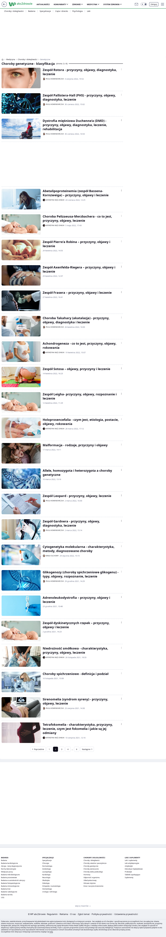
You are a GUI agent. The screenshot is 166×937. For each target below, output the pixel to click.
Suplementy (129, 877)
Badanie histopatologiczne (10, 883)
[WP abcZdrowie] (3, 59)
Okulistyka (46, 880)
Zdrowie (76, 4)
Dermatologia (47, 866)
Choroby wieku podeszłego (93, 872)
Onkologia (46, 883)
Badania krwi (5, 889)
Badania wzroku (7, 895)
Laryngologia (47, 872)
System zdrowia (111, 4)
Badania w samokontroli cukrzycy (13, 880)
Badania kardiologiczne (9, 863)
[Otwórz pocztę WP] (136, 4)
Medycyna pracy (7, 872)
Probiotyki (128, 872)
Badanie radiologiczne (9, 892)
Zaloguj (154, 4)
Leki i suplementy (131, 860)
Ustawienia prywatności (125, 914)
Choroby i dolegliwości (14, 11)
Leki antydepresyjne (132, 863)
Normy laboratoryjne (8, 869)
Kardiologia (46, 875)
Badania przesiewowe (9, 877)
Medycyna (92, 4)
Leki (88, 11)
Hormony (87, 875)
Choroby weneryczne (91, 869)
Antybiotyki (129, 866)
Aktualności (43, 4)
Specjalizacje (45, 11)
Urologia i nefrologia (49, 892)
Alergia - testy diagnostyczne (11, 866)
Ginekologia (46, 869)
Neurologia (46, 877)
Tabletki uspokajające (132, 875)
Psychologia (77, 11)
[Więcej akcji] (121, 69)
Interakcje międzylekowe (134, 869)
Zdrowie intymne (90, 883)
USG (2, 897)
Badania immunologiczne (10, 886)
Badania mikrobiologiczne (10, 875)
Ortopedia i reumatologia (51, 886)
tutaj (51, 932)
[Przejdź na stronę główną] (4, 6)
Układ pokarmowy (90, 880)
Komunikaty (60, 4)
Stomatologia (47, 889)
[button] (144, 4)
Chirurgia (45, 863)
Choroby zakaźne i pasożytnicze (95, 863)
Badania (31, 11)
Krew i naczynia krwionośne (93, 886)
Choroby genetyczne (91, 866)
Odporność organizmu (92, 877)
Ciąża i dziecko (61, 11)
